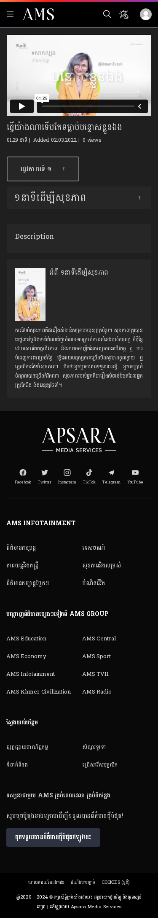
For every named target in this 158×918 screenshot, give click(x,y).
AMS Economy (26, 656)
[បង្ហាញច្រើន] (139, 198)
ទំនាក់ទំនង (17, 765)
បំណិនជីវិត (93, 583)
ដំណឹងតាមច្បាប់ (83, 882)
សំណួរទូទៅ (94, 747)
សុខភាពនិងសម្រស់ (101, 565)
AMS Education (26, 639)
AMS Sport (96, 656)
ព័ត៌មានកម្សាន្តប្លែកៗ (27, 583)
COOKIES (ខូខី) (116, 882)
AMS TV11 (95, 674)
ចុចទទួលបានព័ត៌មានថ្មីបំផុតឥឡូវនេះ (53, 837)
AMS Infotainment (30, 674)
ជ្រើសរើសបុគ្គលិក (100, 765)
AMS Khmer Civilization (38, 692)
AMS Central (98, 639)
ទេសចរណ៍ (93, 548)
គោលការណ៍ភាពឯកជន (46, 882)
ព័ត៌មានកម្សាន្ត (21, 548)
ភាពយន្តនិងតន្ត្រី (22, 565)
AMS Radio (97, 692)
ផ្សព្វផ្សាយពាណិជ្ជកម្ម (27, 747)
